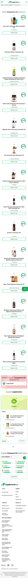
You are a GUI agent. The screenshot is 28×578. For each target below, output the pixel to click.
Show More (22, 440)
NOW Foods (14, 107)
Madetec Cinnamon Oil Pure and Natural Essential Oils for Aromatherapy (14, 310)
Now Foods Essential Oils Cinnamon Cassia (14, 104)
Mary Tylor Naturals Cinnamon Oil (14, 284)
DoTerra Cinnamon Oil (14, 232)
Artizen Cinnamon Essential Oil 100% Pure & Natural (14, 181)
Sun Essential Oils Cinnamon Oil (14, 155)
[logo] (14, 2)
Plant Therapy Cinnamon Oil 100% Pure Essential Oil (14, 207)
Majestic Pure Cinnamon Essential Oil (14, 129)
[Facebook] (8, 565)
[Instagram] (12, 565)
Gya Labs (15, 29)
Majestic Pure (15, 133)
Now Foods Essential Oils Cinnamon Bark (14, 362)
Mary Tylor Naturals (14, 288)
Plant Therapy (15, 210)
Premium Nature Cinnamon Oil (14, 52)
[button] (13, 446)
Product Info (14, 32)
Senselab (15, 262)
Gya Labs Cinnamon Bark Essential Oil (14, 26)
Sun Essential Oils (15, 158)
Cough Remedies (10, 383)
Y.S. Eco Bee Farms (10, 419)
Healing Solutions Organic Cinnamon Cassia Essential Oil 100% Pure (14, 78)
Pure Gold (14, 339)
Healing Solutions (15, 81)
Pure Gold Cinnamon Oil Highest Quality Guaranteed (14, 336)
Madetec (15, 313)
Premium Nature (14, 55)
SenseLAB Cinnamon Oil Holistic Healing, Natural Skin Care (14, 259)
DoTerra (14, 236)
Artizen (14, 184)
